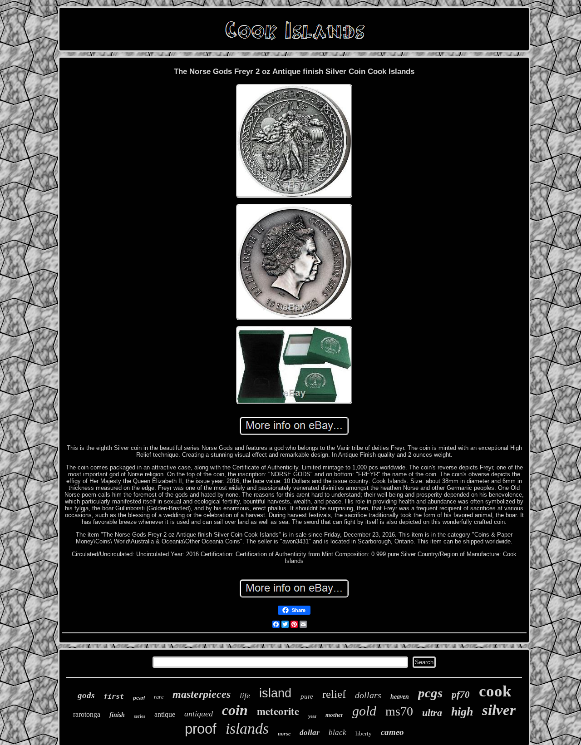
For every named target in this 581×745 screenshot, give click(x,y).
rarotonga (86, 714)
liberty (363, 733)
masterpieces (201, 694)
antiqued (198, 713)
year (312, 716)
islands (247, 728)
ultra (432, 712)
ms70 (399, 711)
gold (364, 710)
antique (164, 714)
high (462, 711)
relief (334, 694)
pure (306, 696)
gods (86, 695)
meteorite (278, 711)
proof (201, 729)
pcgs (430, 693)
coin (235, 710)
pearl (139, 698)
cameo (392, 732)
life (245, 695)
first (113, 696)
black (337, 732)
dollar (310, 732)
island (275, 693)
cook (495, 691)
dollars (368, 695)
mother (334, 714)
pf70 (461, 694)
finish (117, 714)
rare (158, 697)
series (139, 716)
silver (499, 710)
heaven (399, 696)
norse (284, 733)
